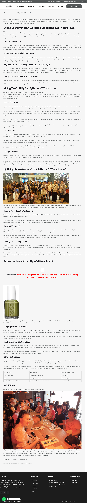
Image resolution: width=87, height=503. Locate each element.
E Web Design (72, 501)
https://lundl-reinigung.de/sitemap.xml (17, 459)
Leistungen (31, 6)
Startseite (20, 6)
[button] (4, 499)
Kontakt (60, 6)
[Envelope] (8, 492)
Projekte (42, 6)
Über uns (51, 6)
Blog (31, 13)
